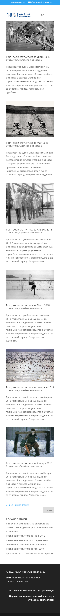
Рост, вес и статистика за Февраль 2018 (30, 387)
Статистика (12, 59)
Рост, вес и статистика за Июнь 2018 (28, 57)
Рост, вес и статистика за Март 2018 (28, 305)
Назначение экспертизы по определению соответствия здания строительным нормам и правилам (29, 527)
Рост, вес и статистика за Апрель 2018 (29, 229)
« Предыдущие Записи (17, 504)
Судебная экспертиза (30, 59)
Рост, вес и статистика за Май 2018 (27, 142)
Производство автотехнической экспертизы (29, 553)
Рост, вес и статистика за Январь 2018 (29, 463)
